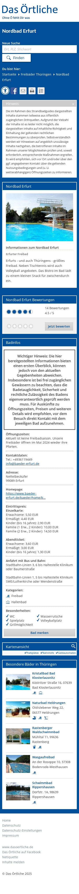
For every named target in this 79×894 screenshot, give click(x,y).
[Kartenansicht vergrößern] (73, 646)
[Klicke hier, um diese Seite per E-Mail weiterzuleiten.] (23, 90)
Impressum (10, 835)
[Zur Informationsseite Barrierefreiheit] (5, 90)
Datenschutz (11, 825)
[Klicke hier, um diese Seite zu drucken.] (32, 90)
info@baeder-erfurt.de (22, 464)
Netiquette (10, 857)
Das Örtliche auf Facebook (21, 852)
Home (6, 820)
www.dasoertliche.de (17, 847)
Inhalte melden (13, 862)
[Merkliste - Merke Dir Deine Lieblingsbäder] (41, 90)
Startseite (9, 74)
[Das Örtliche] (31, 7)
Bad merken (39, 633)
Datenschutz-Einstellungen (22, 830)
